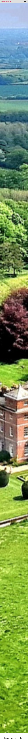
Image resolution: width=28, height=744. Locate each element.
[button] (25, 1)
